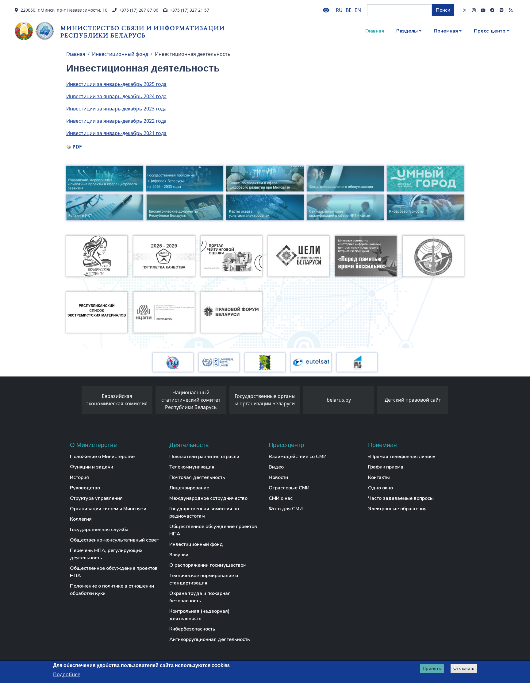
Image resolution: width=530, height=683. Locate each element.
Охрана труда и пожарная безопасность (200, 597)
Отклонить (463, 668)
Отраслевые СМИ (289, 487)
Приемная (446, 31)
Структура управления (96, 498)
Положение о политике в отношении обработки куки (112, 590)
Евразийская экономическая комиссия (117, 400)
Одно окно (380, 487)
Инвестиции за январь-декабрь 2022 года (116, 121)
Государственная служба (99, 529)
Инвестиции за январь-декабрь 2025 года (116, 84)
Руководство (85, 487)
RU (339, 10)
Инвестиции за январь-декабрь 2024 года (116, 96)
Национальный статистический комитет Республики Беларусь (191, 400)
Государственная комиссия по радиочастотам (204, 512)
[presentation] (75, 401)
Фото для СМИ (286, 508)
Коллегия (81, 519)
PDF (77, 146)
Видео (276, 467)
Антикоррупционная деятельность (209, 639)
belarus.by (339, 399)
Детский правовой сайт (413, 399)
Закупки (178, 554)
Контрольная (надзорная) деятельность (199, 615)
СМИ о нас (281, 498)
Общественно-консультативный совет (114, 540)
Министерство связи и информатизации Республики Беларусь (142, 31)
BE (348, 10)
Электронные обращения (397, 508)
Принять (432, 668)
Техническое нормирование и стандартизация (203, 579)
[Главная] (37, 31)
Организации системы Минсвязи (108, 508)
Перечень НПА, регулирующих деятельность (106, 554)
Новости (278, 477)
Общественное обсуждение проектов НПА (114, 572)
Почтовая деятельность (197, 477)
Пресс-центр (489, 31)
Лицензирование (189, 487)
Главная (374, 31)
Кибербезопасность (192, 629)
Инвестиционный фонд (120, 54)
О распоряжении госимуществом (208, 565)
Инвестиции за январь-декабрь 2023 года (116, 108)
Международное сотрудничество (208, 498)
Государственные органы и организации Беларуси (265, 400)
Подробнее (66, 674)
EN (358, 10)
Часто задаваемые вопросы (401, 498)
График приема (385, 467)
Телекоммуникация (191, 467)
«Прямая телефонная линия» (401, 456)
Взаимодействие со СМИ (298, 456)
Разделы (407, 31)
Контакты (379, 477)
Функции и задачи (91, 467)
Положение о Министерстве (102, 456)
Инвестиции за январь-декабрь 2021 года (116, 133)
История (79, 477)
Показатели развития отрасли (204, 456)
